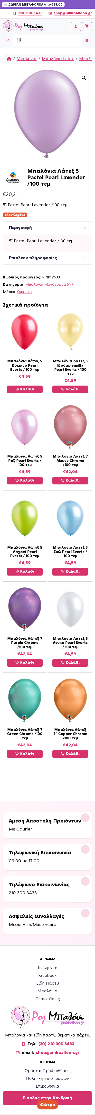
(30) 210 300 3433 (56, 1044)
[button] (83, 77)
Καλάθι (26, 389)
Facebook (47, 976)
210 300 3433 (30, 13)
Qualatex (24, 292)
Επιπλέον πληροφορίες (33, 258)
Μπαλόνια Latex (58, 59)
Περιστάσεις (47, 999)
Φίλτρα (47, 1105)
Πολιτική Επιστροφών (47, 1079)
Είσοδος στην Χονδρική (47, 1098)
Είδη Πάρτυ (47, 983)
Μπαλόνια (27, 59)
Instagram (47, 968)
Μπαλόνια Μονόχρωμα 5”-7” (50, 284)
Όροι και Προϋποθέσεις (48, 1071)
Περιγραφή (20, 228)
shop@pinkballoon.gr (73, 13)
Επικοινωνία (47, 1086)
